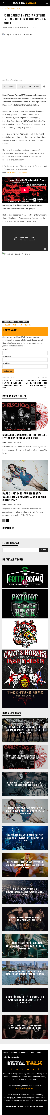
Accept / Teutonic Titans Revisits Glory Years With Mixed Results (25, 1027)
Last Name (6, 363)
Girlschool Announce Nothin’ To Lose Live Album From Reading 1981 (24, 436)
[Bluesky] (33, 1069)
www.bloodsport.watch (17, 173)
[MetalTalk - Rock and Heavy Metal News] (24, 3)
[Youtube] (28, 1069)
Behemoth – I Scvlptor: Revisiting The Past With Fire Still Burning (25, 784)
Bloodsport (10, 324)
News (19, 8)
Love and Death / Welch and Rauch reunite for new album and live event (37, 384)
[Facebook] (11, 1069)
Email (5, 349)
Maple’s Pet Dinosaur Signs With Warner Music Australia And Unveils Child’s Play (24, 497)
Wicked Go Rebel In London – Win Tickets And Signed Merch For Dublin (25, 973)
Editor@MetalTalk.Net (24, 1088)
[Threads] (39, 1069)
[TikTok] (22, 1069)
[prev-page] (3, 520)
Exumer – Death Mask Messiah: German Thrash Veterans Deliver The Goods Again (25, 730)
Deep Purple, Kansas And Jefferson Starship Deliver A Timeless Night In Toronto (25, 865)
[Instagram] (17, 1069)
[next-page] (7, 520)
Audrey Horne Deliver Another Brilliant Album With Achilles (25, 919)
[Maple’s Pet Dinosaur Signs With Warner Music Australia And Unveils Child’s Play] (25, 475)
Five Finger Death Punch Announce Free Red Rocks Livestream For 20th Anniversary (25, 946)
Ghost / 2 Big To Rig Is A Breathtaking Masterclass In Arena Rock (25, 892)
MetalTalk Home (8, 8)
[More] (44, 86)
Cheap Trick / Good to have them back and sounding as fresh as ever (12, 384)
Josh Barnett (27, 324)
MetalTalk (32, 28)
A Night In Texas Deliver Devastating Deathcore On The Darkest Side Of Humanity (25, 1000)
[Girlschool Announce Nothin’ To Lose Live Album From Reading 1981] (25, 416)
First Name (6, 356)
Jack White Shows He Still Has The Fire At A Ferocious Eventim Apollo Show (25, 838)
